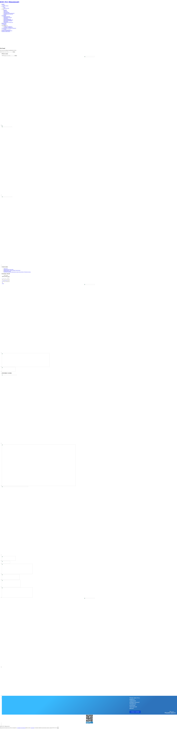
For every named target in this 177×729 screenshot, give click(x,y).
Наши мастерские (6, 12)
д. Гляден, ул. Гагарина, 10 (8, 26)
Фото (4, 7)
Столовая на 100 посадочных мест (9, 13)
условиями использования (21, 727)
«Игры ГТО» (6, 268)
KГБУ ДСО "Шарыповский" (9, 2)
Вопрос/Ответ (4, 23)
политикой (32, 727)
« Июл (3, 283)
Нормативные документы (8, 17)
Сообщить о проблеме (135, 711)
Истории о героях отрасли (6, 31)
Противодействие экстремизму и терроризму (9, 28)
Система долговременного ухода (7, 30)
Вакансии (5, 10)
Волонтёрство (6, 21)
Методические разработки (8, 20)
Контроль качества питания (6, 29)
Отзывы (5, 14)
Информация (4, 15)
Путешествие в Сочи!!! (7, 271)
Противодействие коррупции (8, 19)
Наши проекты (6, 5)
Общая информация (7, 16)
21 (6, 280)
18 (3, 280)
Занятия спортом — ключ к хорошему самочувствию (12, 270)
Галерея (3, 6)
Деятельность (6, 18)
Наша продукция (6, 8)
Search (3, 55)
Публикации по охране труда (8, 22)
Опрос (5, 24)
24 (2, 281)
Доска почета (6, 11)
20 (5, 280)
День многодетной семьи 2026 (8, 269)
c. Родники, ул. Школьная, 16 (8, 27)
